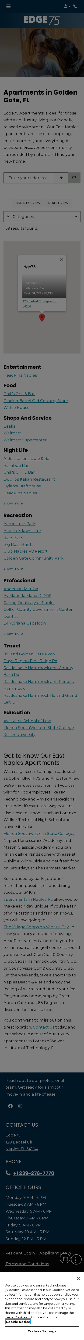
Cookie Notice (18, 1322)
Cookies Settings (42, 1331)
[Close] (78, 1278)
